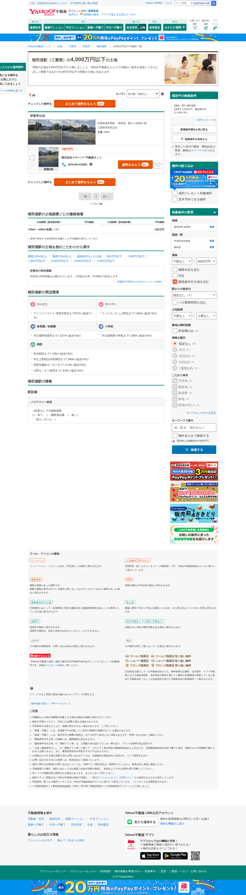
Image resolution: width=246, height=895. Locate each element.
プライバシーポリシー (52, 871)
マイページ (197, 150)
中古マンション (75, 27)
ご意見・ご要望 (167, 871)
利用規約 (105, 871)
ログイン (73, 14)
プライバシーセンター (83, 871)
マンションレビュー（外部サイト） (115, 777)
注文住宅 (131, 27)
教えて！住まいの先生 (70, 840)
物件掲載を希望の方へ (128, 871)
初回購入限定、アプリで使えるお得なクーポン (110, 14)
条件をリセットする (206, 119)
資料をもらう (135, 164)
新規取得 (93, 10)
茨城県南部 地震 (201, 3)
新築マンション (54, 27)
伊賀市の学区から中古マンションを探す (139, 281)
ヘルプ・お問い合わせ (193, 871)
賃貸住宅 (35, 27)
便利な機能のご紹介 (172, 823)
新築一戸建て (95, 27)
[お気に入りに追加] (158, 164)
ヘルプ (168, 3)
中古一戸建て (114, 27)
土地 (142, 27)
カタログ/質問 (172, 27)
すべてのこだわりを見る (201, 412)
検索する (197, 449)
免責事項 (150, 871)
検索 (213, 3)
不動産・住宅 (36, 819)
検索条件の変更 (183, 212)
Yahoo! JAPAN (153, 3)
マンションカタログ (40, 840)
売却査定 (154, 27)
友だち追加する (145, 822)
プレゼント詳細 (54, 665)
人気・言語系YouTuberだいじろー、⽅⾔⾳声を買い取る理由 (64, 3)
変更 (212, 226)
